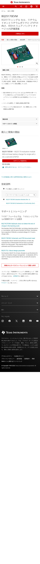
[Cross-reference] (21, 6)
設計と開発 (11, 11)
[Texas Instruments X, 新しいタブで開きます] (16, 321)
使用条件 (15, 276)
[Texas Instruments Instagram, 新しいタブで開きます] (2, 321)
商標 (33, 358)
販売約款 (19, 358)
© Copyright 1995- (8, 365)
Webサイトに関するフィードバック (11, 361)
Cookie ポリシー (19, 356)
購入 (2, 309)
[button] (3, 6)
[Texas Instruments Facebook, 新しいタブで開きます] (9, 321)
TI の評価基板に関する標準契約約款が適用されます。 (17, 177)
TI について (4, 296)
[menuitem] (15, 6)
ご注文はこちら (20, 33)
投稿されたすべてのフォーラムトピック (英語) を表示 (20, 265)
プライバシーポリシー (8, 358)
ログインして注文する (20, 161)
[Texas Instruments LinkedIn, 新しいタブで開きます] (23, 321)
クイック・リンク (6, 303)
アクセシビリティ (6, 356)
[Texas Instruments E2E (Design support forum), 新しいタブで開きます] (30, 321)
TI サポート (4, 283)
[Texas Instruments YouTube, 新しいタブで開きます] (37, 321)
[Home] (20, 2)
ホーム (3, 11)
